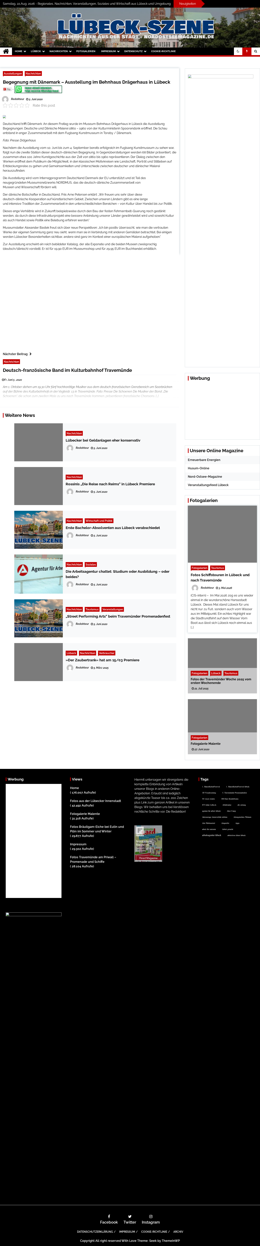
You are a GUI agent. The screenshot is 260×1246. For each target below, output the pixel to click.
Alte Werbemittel (208, 823)
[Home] (6, 51)
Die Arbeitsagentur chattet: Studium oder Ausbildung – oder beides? (117, 574)
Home (18, 51)
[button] (238, 51)
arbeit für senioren (209, 829)
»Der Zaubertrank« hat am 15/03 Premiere (102, 660)
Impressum (108, 51)
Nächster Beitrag (15, 354)
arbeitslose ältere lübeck (236, 835)
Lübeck (36, 51)
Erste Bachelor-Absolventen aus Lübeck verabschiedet (113, 528)
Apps (237, 823)
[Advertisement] (162, 188)
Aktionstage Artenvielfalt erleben (214, 817)
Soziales (91, 564)
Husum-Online (198, 468)
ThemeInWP (171, 1241)
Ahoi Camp (231, 811)
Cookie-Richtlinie (163, 51)
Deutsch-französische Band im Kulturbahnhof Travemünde (67, 370)
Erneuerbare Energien (204, 460)
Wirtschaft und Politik (99, 520)
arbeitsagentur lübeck (211, 835)
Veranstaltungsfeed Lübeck (208, 485)
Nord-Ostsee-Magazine (205, 476)
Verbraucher (106, 653)
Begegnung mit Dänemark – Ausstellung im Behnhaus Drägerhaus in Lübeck (86, 82)
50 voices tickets (208, 798)
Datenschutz (133, 51)
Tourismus (92, 609)
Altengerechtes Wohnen (242, 817)
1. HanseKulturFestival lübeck (237, 786)
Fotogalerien (85, 51)
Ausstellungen (13, 73)
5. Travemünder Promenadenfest (234, 792)
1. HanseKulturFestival (211, 786)
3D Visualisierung (209, 792)
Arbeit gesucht (227, 829)
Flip (8, 89)
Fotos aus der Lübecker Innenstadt (95, 801)
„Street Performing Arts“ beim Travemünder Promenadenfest (118, 616)
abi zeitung (242, 804)
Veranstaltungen (112, 609)
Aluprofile (225, 823)
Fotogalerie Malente (206, 744)
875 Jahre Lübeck (209, 804)
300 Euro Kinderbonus (229, 798)
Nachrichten (58, 51)
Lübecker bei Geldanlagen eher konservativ (103, 440)
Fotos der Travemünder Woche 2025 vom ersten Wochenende (221, 681)
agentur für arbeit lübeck (211, 811)
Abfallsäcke (227, 804)
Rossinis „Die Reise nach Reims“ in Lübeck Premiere (110, 484)
